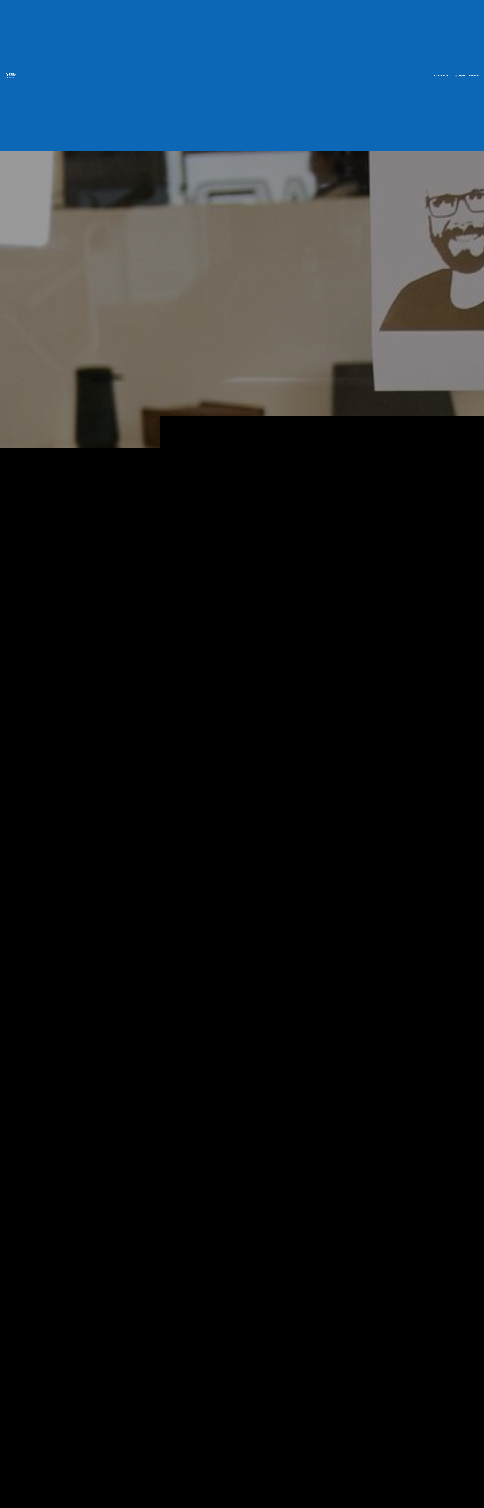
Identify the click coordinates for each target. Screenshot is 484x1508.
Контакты (474, 75)
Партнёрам (459, 75)
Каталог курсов (442, 75)
